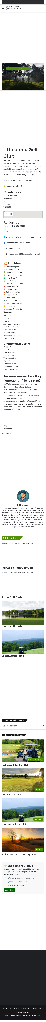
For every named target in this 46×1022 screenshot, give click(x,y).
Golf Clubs (19, 69)
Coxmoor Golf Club (11, 794)
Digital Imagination (24, 1012)
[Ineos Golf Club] (23, 613)
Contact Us (26, 1016)
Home (7, 1016)
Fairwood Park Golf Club (18, 568)
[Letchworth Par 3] (23, 642)
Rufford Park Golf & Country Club (19, 854)
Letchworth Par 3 (13, 656)
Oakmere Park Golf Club (14, 824)
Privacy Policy (36, 1016)
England (10, 69)
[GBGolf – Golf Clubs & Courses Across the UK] (14, 8)
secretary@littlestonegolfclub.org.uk (25, 254)
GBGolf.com (23, 505)
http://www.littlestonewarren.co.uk (27, 237)
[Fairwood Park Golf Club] (23, 554)
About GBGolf (16, 1016)
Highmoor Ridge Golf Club (15, 765)
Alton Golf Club (12, 597)
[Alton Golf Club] (23, 583)
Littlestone (7, 429)
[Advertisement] (23, 37)
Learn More (9, 890)
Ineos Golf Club (12, 626)
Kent (27, 69)
